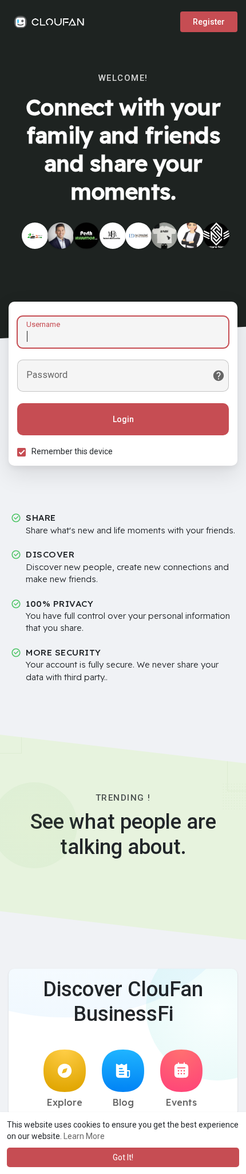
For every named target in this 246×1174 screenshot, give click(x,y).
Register (209, 21)
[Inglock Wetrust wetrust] (164, 236)
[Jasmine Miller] (190, 236)
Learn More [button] (84, 1136)
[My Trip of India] (35, 236)
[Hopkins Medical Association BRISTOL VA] (113, 236)
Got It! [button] (123, 1157)
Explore (64, 1102)
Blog (123, 1102)
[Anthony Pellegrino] (60, 236)
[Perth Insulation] (86, 236)
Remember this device (72, 451)
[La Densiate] (138, 236)
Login (123, 419)
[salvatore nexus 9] (216, 236)
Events (181, 1102)
